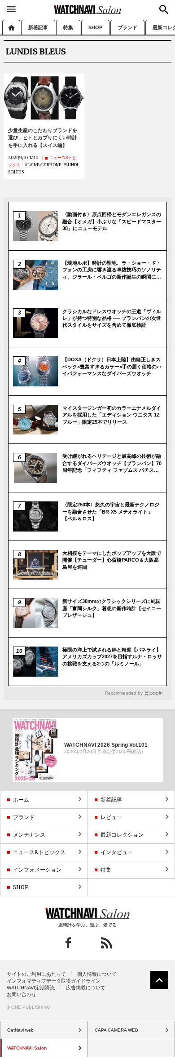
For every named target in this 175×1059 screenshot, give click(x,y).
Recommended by (124, 693)
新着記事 (38, 27)
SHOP (95, 27)
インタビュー (117, 852)
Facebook (68, 942)
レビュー (111, 817)
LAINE (33, 164)
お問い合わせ (21, 994)
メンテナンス (29, 834)
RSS (106, 942)
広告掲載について (85, 987)
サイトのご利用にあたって (36, 974)
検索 (163, 9)
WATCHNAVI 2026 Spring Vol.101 (106, 744)
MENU (11, 8)
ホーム (11, 27)
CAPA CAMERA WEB (116, 1030)
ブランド (127, 27)
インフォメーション (37, 869)
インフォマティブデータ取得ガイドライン (54, 981)
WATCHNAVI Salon (87, 9)
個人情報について (97, 974)
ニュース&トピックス (39, 852)
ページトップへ (159, 980)
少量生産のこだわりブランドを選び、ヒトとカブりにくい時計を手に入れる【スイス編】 (42, 138)
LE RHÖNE (51, 164)
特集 (68, 27)
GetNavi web (87, 913)
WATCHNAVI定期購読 (31, 987)
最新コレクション (122, 834)
